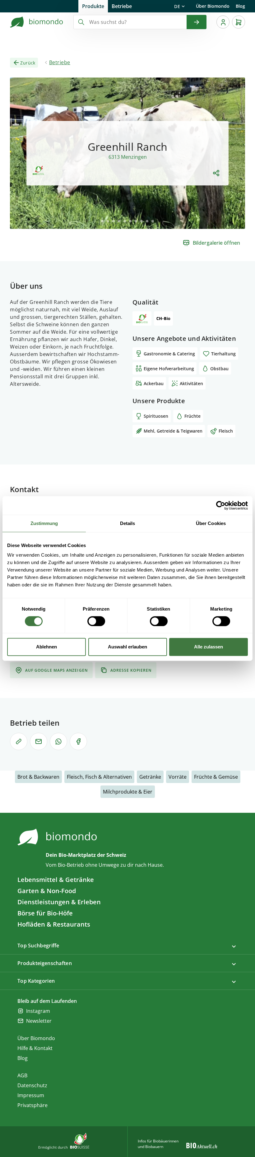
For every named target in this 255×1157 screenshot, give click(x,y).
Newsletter (39, 1020)
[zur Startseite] (36, 22)
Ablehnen (46, 646)
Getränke (150, 776)
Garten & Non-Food (46, 891)
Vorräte (178, 776)
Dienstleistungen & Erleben (59, 902)
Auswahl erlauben (127, 646)
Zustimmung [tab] (44, 523)
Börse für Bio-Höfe (45, 913)
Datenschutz (32, 1085)
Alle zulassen (208, 646)
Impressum (30, 1095)
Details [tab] (127, 523)
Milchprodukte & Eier (127, 791)
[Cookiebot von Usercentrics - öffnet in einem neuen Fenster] (220, 505)
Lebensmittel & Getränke (55, 879)
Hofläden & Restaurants (53, 924)
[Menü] (223, 22)
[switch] (96, 621)
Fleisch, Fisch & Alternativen (99, 776)
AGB (22, 1075)
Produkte (93, 6)
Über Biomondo (213, 6)
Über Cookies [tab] (211, 523)
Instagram (38, 1011)
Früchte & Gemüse (216, 776)
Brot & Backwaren (38, 776)
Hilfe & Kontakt (35, 1048)
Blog (240, 6)
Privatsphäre (32, 1105)
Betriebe (122, 6)
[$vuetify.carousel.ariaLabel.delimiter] (102, 221)
